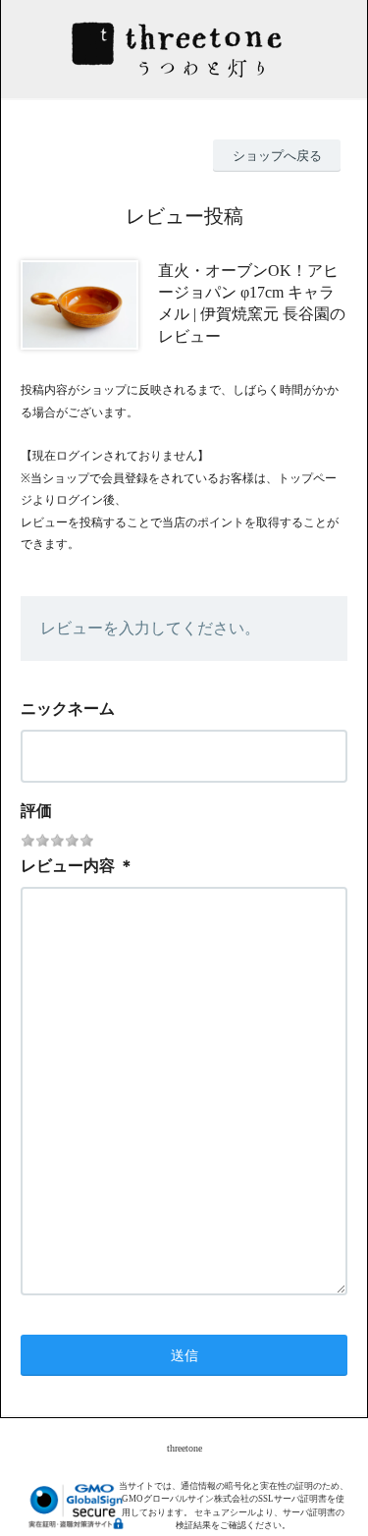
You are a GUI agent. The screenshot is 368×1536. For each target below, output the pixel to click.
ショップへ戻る (277, 155)
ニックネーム (68, 708)
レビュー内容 (68, 865)
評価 (36, 810)
